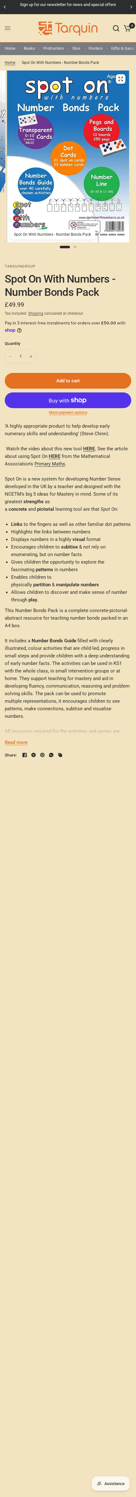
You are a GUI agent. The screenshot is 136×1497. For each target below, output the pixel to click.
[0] (126, 28)
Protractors (53, 48)
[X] (33, 755)
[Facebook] (24, 755)
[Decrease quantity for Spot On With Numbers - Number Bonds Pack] (10, 356)
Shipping (35, 313)
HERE (89, 449)
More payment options (68, 412)
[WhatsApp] (51, 755)
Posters (96, 48)
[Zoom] (120, 79)
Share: (11, 755)
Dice (76, 48)
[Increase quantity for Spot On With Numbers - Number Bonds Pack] (31, 356)
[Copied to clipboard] (60, 755)
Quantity (12, 343)
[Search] (116, 28)
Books (29, 48)
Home (10, 48)
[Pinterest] (42, 755)
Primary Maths (49, 464)
